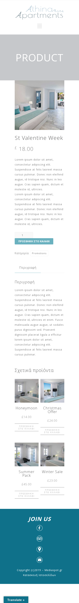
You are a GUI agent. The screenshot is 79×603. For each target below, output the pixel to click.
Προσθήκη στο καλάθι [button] (27, 427)
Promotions (39, 253)
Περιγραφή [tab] (27, 267)
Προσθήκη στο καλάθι (34, 241)
